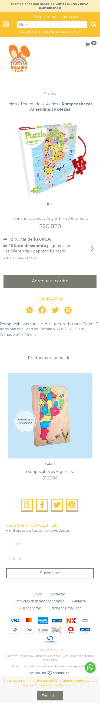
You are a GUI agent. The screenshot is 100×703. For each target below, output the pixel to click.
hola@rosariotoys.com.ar (62, 32)
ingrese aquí (81, 666)
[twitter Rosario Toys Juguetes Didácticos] (57, 505)
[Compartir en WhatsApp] (30, 310)
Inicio (12, 104)
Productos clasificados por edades (39, 601)
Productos (58, 594)
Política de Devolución (65, 608)
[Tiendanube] (50, 674)
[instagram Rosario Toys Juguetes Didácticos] (27, 505)
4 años (52, 104)
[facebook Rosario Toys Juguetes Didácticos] (42, 505)
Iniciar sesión (68, 16)
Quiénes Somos (30, 608)
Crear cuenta (44, 16)
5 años (50, 464)
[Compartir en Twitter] (55, 310)
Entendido (50, 696)
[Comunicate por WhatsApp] (90, 667)
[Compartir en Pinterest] (68, 310)
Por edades (31, 104)
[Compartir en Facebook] (42, 310)
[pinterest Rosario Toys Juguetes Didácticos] (72, 505)
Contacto (79, 601)
